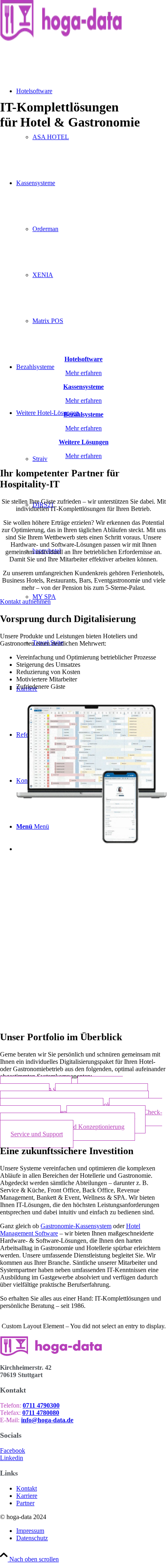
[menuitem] (91, 1531)
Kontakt (26, 1488)
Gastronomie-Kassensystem (76, 1225)
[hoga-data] (61, 38)
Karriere (26, 1495)
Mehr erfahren (83, 372)
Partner (25, 1503)
